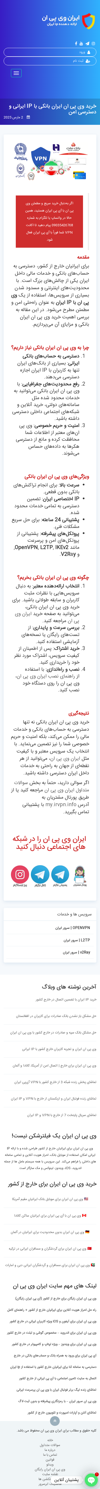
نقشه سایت (50, 1474)
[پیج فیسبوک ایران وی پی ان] (76, 44)
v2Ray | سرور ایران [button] (76, 953)
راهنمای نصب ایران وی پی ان (46, 676)
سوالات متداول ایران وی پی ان (51, 786)
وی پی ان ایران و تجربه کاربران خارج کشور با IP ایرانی (59, 1049)
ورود (82, 52)
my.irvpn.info (60, 805)
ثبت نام (78, 61)
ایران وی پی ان (65, 759)
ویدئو (50, 1465)
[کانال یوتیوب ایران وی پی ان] (81, 44)
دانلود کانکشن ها (50, 1479)
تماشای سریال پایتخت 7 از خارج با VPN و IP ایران (61, 1115)
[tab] (50, 928)
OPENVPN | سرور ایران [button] (72, 928)
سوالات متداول (50, 1445)
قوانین (50, 1460)
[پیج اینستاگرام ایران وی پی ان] (93, 44)
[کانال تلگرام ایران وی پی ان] (87, 44)
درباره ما (50, 1450)
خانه (50, 1440)
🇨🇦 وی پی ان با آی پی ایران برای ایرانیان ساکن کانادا (50, 1216)
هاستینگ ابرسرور (50, 1484)
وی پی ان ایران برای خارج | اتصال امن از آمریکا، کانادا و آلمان (54, 1066)
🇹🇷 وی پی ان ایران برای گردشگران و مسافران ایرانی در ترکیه (50, 1249)
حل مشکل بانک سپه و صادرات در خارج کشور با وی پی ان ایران (53, 1033)
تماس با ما (50, 1455)
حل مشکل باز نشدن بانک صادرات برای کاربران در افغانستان (56, 1016)
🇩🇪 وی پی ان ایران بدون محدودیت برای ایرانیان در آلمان (50, 1232)
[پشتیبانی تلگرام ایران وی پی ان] (60, 876)
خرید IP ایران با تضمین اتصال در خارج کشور (66, 1000)
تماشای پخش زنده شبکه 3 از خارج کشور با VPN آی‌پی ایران (55, 1082)
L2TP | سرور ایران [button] (77, 940)
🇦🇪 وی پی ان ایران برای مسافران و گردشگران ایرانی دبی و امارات (50, 1265)
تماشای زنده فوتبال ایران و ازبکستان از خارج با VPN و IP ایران (53, 1099)
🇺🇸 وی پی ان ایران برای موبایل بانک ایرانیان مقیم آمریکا (50, 1199)
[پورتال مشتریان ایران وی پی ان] (80, 876)
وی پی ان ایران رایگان (50, 1469)
